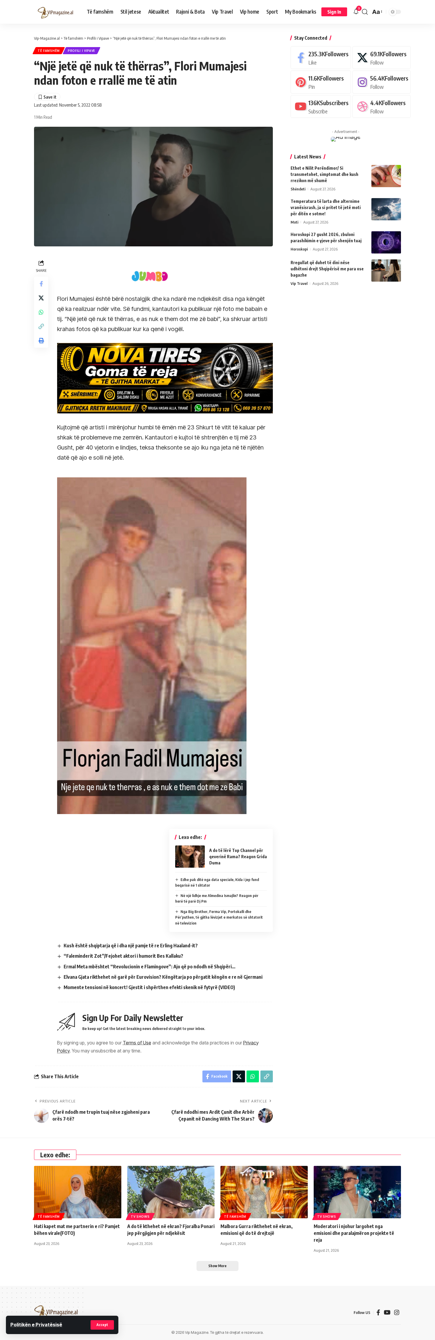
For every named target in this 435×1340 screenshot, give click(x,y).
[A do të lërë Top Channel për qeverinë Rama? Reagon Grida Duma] (190, 856)
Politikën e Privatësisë (36, 1325)
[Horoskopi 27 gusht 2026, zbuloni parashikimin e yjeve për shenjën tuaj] (386, 242)
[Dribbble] (381, 106)
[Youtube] (321, 106)
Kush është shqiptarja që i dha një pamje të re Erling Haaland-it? (131, 946)
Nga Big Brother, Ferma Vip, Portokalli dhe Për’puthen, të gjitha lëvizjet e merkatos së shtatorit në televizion (219, 917)
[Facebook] (321, 57)
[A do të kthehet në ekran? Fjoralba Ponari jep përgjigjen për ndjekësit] (171, 1192)
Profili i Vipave (81, 50)
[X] (381, 57)
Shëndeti (298, 189)
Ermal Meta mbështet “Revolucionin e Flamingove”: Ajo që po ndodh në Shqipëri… (150, 967)
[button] (102, 1325)
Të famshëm (49, 50)
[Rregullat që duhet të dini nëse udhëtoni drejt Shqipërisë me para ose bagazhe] (386, 270)
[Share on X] (41, 298)
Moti (294, 222)
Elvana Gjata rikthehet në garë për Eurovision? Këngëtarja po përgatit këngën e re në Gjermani (163, 977)
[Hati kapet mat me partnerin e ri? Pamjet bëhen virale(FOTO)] (77, 1192)
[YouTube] (387, 1312)
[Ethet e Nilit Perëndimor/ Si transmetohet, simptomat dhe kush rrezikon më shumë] (386, 176)
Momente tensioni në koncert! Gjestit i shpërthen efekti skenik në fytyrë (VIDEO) (149, 987)
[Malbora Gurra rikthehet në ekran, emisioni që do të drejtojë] (264, 1192)
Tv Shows (140, 1216)
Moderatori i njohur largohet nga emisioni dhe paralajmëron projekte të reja (354, 1233)
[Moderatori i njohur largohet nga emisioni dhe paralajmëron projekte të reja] (357, 1192)
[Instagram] (381, 81)
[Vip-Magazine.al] (55, 12)
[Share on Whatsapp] (41, 312)
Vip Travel (299, 283)
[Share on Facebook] (41, 284)
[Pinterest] (321, 81)
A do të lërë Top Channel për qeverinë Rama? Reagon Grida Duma (238, 856)
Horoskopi (299, 249)
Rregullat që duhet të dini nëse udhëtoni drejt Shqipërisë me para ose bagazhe (327, 268)
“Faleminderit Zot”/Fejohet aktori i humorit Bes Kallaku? (123, 956)
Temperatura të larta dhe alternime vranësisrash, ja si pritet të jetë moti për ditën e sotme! (326, 207)
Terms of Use (137, 1043)
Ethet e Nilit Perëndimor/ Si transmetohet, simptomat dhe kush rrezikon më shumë (324, 174)
